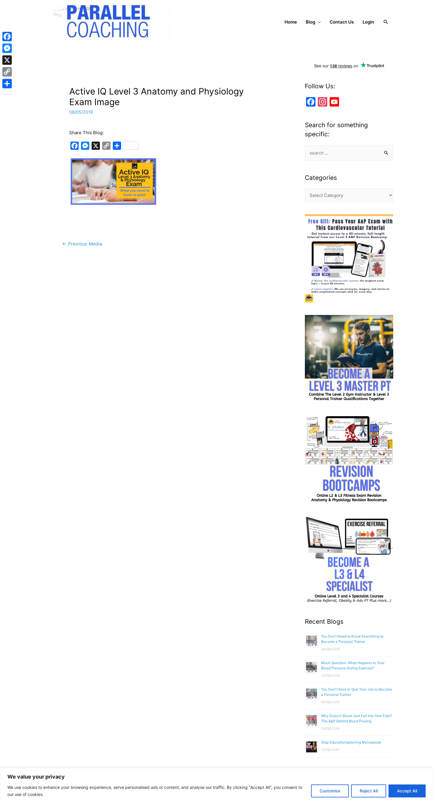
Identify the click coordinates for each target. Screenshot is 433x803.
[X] (7, 60)
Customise (330, 790)
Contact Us (342, 22)
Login (368, 22)
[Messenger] (7, 48)
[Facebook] (7, 36)
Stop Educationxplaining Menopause (351, 742)
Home (291, 22)
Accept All (407, 790)
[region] (216, 785)
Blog (310, 22)
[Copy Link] (7, 72)
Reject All (369, 790)
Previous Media (82, 244)
